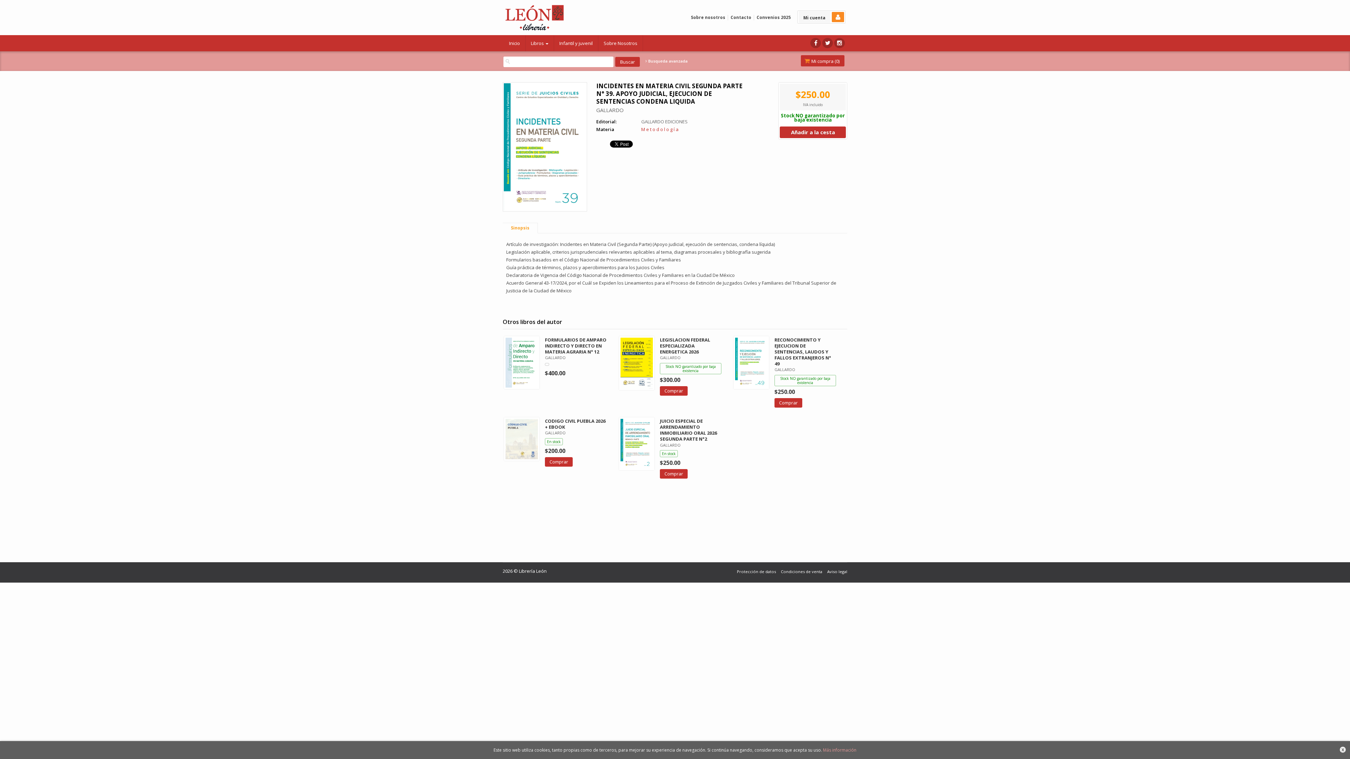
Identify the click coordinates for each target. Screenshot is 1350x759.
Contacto (741, 17)
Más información (839, 750)
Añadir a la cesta (813, 132)
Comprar (673, 391)
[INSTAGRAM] (839, 43)
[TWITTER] (827, 43)
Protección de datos (756, 571)
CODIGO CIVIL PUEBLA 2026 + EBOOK (575, 424)
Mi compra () (825, 61)
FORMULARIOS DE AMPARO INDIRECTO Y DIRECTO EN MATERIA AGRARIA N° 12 (575, 346)
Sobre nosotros (708, 17)
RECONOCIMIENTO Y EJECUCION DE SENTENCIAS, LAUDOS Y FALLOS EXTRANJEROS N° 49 (802, 352)
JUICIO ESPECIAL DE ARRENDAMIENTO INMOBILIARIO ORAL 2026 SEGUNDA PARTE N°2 (688, 430)
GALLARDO (610, 109)
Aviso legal (837, 571)
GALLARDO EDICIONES (664, 121)
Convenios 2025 (774, 17)
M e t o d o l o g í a (660, 129)
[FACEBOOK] (815, 43)
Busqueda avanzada (667, 61)
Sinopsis (520, 228)
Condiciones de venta (801, 571)
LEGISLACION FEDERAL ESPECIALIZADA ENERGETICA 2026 (685, 346)
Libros (538, 43)
